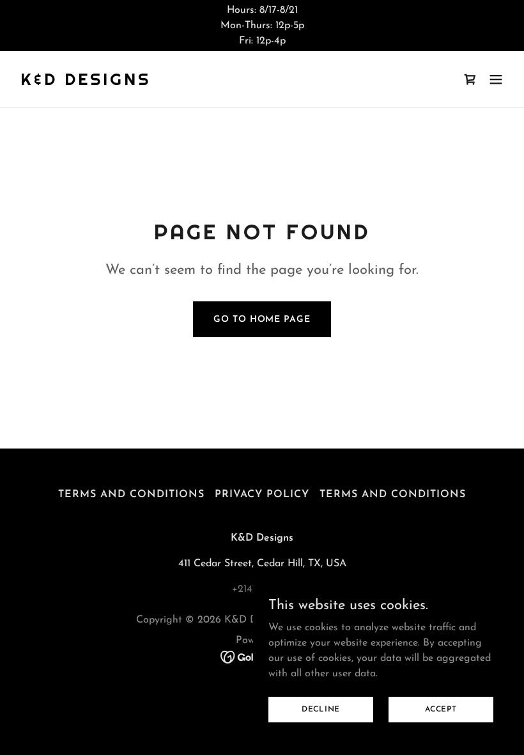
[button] (496, 79)
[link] (85, 82)
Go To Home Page (261, 319)
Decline (321, 709)
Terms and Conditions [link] (131, 494)
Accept (441, 709)
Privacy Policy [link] (262, 494)
